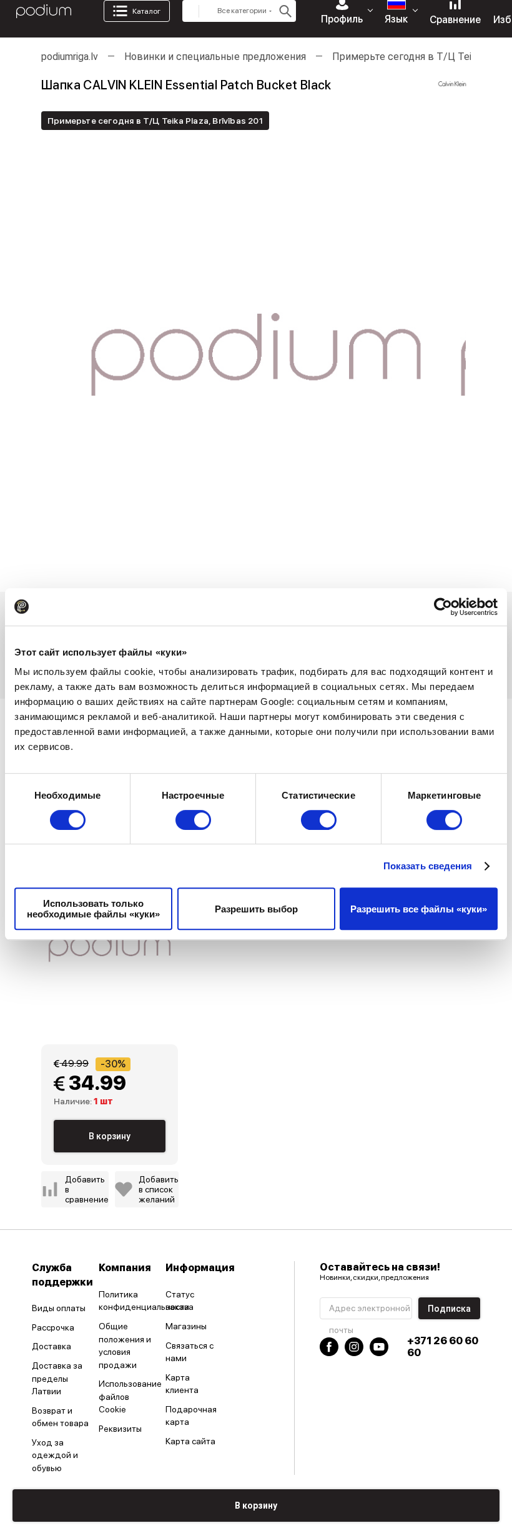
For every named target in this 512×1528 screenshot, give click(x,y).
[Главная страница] (43, 11)
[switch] (193, 820)
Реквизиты (120, 1429)
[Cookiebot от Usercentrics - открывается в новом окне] (443, 606)
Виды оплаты (59, 1308)
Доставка (51, 1346)
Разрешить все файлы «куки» (418, 909)
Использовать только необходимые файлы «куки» (93, 908)
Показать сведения (428, 866)
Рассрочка (53, 1327)
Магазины (186, 1326)
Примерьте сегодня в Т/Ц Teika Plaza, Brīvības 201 (155, 121)
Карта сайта (190, 1441)
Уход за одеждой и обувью (55, 1455)
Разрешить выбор (256, 909)
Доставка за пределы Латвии (57, 1378)
